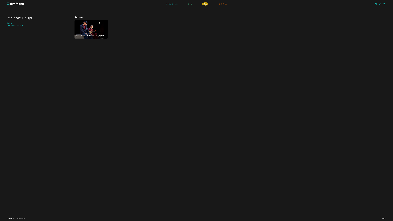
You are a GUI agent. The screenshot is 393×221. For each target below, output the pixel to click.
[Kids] (205, 3)
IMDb (9, 23)
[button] (384, 4)
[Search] (376, 4)
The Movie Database (15, 25)
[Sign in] (380, 4)
